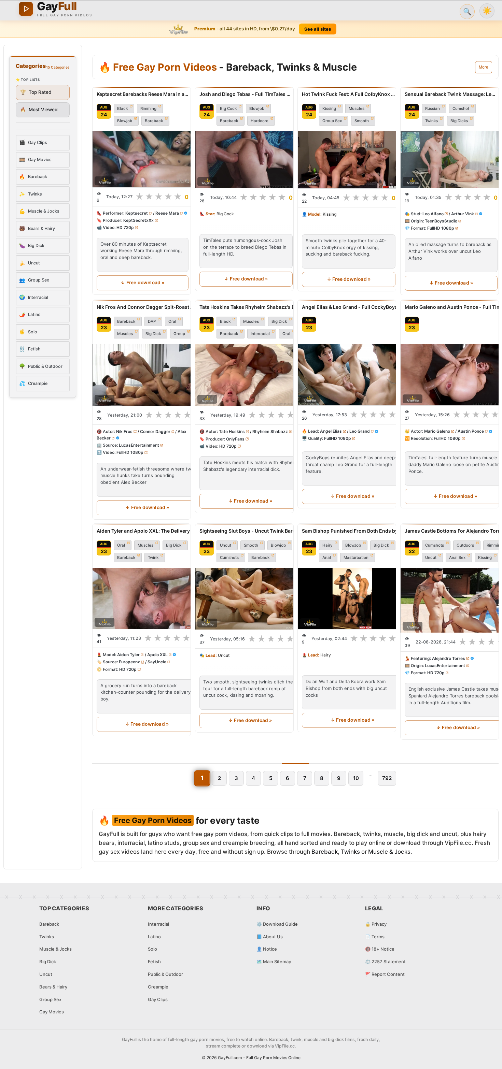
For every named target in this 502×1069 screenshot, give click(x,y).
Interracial (260, 333)
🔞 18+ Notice (379, 949)
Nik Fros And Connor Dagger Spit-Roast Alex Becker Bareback (147, 307)
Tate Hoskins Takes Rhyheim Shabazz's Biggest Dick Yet (250, 307)
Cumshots (229, 557)
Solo (152, 949)
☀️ (487, 10)
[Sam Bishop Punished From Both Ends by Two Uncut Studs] (352, 598)
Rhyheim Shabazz (270, 431)
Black (122, 108)
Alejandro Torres (448, 658)
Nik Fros (124, 431)
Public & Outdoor (165, 974)
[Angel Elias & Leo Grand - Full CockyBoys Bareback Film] (352, 374)
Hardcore (259, 120)
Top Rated (36, 92)
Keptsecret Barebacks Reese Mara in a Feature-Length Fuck (143, 94)
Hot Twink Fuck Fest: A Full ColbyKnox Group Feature (348, 94)
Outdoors (465, 545)
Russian (432, 108)
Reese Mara (167, 213)
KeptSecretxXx (138, 220)
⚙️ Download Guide (277, 924)
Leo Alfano (433, 213)
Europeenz (129, 662)
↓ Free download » (142, 282)
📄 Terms (375, 936)
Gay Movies (51, 1011)
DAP (152, 321)
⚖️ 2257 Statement (385, 961)
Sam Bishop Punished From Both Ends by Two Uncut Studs (352, 531)
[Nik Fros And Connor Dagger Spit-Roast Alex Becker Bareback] (147, 375)
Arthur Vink (462, 213)
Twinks (431, 120)
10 (356, 778)
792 (387, 778)
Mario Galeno (437, 431)
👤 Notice (266, 949)
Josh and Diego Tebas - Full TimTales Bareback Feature (246, 94)
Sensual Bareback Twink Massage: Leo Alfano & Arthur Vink (451, 94)
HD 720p (125, 227)
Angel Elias (331, 431)
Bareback (154, 120)
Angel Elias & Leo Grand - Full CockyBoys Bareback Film (352, 307)
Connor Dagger (155, 431)
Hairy (327, 545)
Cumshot (460, 108)
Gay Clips (158, 999)
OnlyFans (235, 438)
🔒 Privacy (376, 924)
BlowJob (353, 545)
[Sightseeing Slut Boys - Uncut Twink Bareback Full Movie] (250, 599)
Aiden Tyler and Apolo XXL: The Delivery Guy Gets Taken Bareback (147, 531)
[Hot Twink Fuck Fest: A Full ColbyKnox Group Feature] (349, 159)
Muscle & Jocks (389, 851)
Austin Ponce (470, 431)
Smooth (361, 120)
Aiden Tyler (128, 654)
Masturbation (356, 557)
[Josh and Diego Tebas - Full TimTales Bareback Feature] (246, 159)
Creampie (158, 986)
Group (179, 333)
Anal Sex (457, 557)
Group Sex (332, 120)
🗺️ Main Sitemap (273, 961)
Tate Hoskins (232, 431)
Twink (153, 557)
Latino (154, 936)
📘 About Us (269, 936)
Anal (326, 557)
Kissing (329, 108)
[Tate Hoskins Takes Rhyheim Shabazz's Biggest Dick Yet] (250, 375)
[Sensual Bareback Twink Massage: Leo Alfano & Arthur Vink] (451, 159)
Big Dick (153, 333)
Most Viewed (39, 109)
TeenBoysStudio (441, 220)
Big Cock (228, 108)
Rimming (148, 108)
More (483, 67)
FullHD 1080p (440, 228)
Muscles (356, 108)
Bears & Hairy (53, 986)
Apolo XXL (157, 654)
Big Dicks (459, 120)
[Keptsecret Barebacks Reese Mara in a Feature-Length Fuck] (143, 159)
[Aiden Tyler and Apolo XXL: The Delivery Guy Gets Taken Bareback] (147, 598)
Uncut (225, 545)
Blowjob (124, 120)
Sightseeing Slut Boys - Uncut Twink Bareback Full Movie (250, 531)
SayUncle (157, 662)
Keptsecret (136, 213)
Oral (172, 321)
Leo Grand (359, 431)
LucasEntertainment (139, 445)
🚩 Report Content (385, 974)
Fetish (154, 961)
